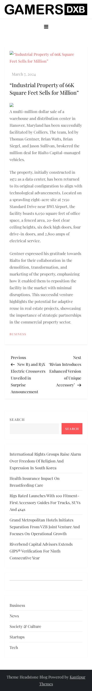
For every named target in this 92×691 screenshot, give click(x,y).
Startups (17, 636)
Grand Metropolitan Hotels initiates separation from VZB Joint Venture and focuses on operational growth (45, 526)
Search (17, 419)
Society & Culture (25, 626)
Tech (14, 647)
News (14, 615)
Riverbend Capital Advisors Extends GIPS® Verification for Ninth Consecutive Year (41, 550)
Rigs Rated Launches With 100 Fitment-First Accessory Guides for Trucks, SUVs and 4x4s (45, 502)
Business (18, 334)
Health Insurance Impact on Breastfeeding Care (35, 482)
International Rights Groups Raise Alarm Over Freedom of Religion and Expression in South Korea (45, 460)
